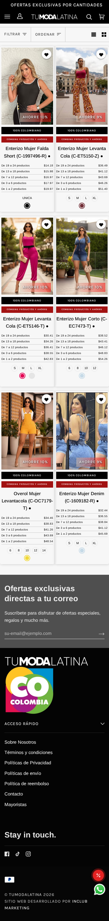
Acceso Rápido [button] (21, 723)
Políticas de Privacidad (27, 762)
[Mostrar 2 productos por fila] (104, 34)
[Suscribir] (97, 633)
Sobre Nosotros (20, 742)
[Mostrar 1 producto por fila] (94, 34)
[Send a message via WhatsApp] (99, 889)
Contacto (13, 793)
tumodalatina (25, 894)
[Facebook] (7, 853)
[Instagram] (28, 853)
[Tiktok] (17, 853)
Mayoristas (15, 804)
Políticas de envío (22, 773)
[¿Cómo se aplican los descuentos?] (98, 875)
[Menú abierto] (8, 16)
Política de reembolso (26, 783)
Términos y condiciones (28, 752)
